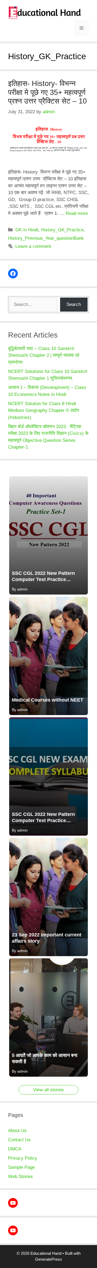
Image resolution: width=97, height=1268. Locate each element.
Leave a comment (33, 246)
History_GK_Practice (62, 229)
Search (74, 304)
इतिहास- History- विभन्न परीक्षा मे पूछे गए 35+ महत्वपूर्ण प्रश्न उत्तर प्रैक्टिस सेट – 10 (47, 92)
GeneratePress (48, 1259)
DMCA (14, 1149)
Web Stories (20, 1176)
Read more (77, 213)
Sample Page (21, 1167)
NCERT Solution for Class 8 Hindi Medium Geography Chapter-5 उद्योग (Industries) (44, 410)
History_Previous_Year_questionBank (46, 238)
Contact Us (19, 1139)
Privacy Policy (22, 1158)
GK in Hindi (26, 229)
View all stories (48, 1089)
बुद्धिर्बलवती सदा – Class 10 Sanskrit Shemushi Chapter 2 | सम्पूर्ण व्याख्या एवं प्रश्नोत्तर (43, 355)
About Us (17, 1130)
